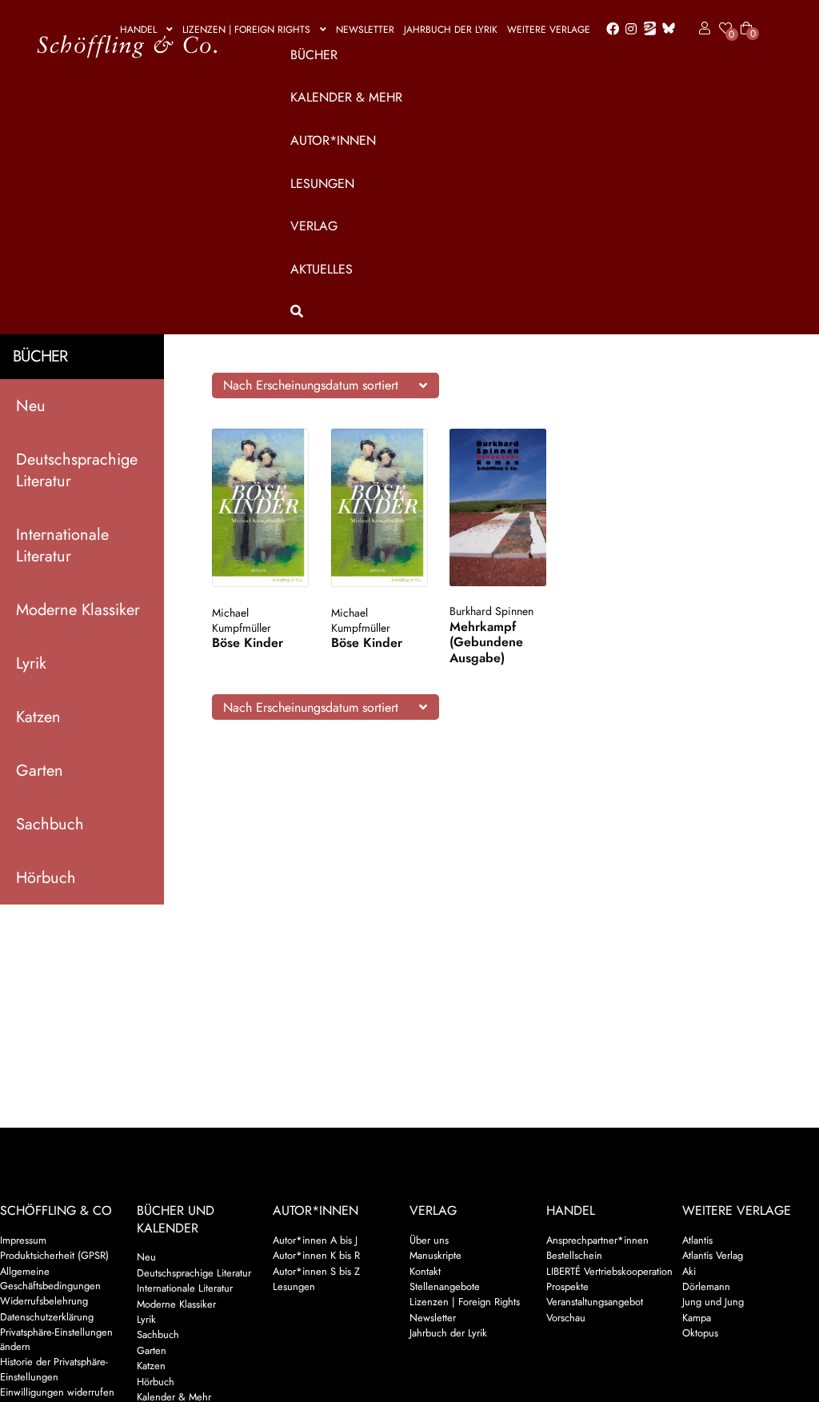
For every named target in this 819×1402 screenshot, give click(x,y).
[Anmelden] (702, 29)
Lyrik (31, 663)
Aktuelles (321, 269)
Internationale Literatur (62, 545)
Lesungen (322, 183)
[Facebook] (609, 29)
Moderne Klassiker (78, 609)
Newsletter (365, 29)
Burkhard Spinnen (491, 611)
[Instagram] (628, 29)
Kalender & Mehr (346, 97)
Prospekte (567, 1286)
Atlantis (697, 1240)
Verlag (314, 226)
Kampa (696, 1317)
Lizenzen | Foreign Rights (246, 29)
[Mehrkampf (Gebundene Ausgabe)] (497, 507)
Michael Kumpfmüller (241, 620)
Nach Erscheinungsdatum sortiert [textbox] (310, 385)
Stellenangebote (445, 1286)
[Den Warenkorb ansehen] (746, 18)
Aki (689, 1271)
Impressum (23, 1240)
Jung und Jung (713, 1301)
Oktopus (700, 1332)
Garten (39, 770)
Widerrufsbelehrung (44, 1300)
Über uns (429, 1240)
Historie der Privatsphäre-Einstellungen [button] (54, 1369)
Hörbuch (46, 877)
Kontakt (425, 1271)
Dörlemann (706, 1286)
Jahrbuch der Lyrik (450, 29)
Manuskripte (435, 1255)
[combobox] (325, 385)
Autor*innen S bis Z (316, 1271)
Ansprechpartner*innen (597, 1240)
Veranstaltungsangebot (594, 1301)
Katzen (38, 717)
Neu (31, 405)
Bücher (314, 55)
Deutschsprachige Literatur (77, 470)
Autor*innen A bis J (315, 1240)
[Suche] (518, 312)
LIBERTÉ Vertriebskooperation (609, 1271)
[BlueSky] (665, 29)
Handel (138, 29)
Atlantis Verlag (712, 1255)
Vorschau (565, 1317)
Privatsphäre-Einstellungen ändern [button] (56, 1339)
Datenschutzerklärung (47, 1316)
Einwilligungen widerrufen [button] (57, 1392)
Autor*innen (333, 140)
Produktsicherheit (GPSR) (54, 1255)
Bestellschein (574, 1255)
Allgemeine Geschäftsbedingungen (50, 1278)
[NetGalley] (646, 30)
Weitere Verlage (548, 29)
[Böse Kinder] (260, 508)
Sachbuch (50, 824)
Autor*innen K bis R (316, 1255)
